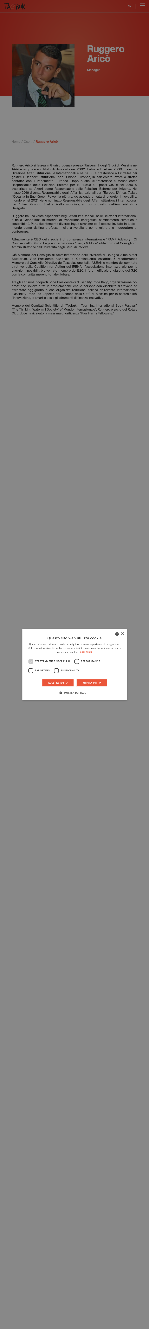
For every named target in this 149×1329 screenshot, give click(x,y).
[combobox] (117, 634)
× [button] (122, 633)
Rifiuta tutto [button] (91, 682)
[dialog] (74, 664)
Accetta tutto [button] (58, 682)
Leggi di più (85, 651)
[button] (74, 692)
